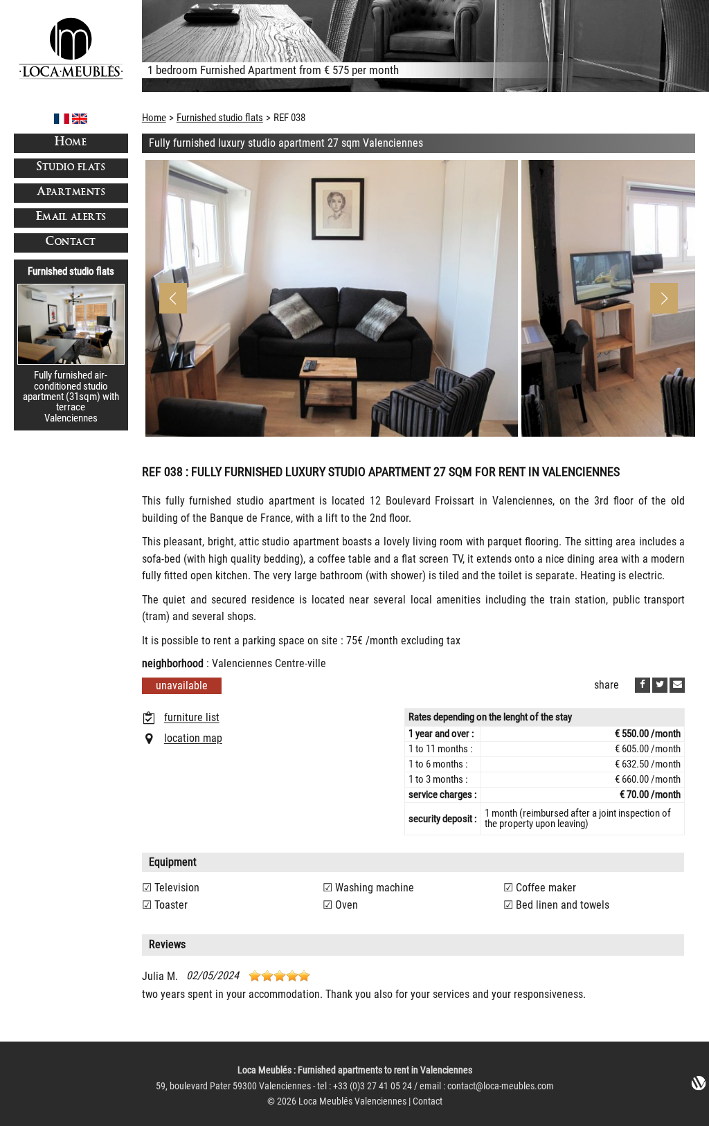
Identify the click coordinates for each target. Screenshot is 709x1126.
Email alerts (71, 217)
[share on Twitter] (659, 685)
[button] (664, 298)
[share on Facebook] (642, 685)
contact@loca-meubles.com (500, 1086)
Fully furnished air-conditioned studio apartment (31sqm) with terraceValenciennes (71, 396)
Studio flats (71, 167)
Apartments (71, 192)
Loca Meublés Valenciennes (352, 1101)
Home (71, 142)
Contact (71, 242)
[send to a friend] (677, 685)
